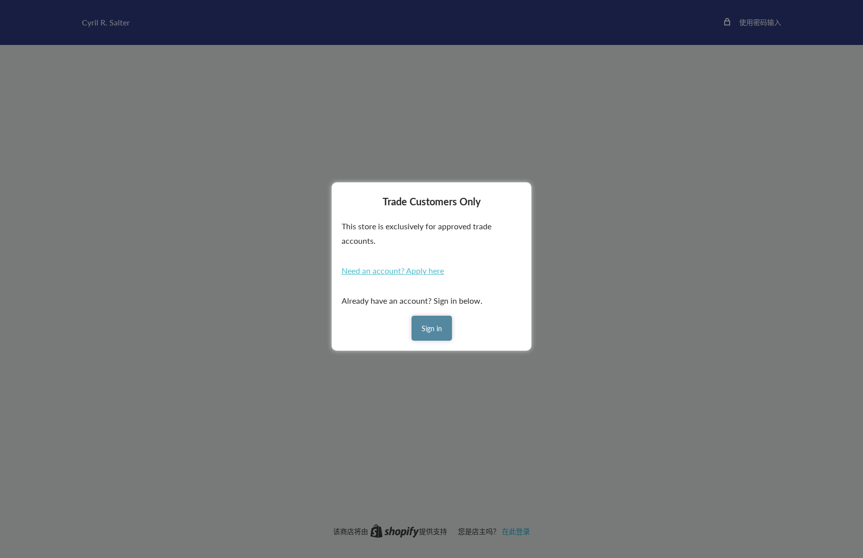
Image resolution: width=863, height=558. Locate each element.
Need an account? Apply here (393, 270)
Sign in (432, 328)
